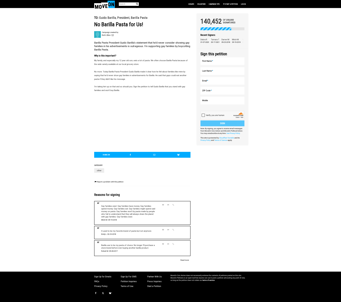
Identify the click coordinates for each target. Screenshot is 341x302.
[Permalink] (173, 205)
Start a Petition (231, 4)
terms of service (208, 280)
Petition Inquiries (129, 281)
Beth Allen (106, 35)
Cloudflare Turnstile (226, 138)
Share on (106, 155)
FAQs (96, 281)
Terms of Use (127, 286)
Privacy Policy (205, 140)
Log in (243, 4)
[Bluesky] (110, 293)
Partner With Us (154, 276)
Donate (191, 4)
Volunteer (201, 4)
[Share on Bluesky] (178, 155)
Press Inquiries (154, 281)
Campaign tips (214, 4)
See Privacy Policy (233, 133)
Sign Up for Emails (102, 276)
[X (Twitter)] (102, 293)
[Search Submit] (137, 3)
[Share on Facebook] (130, 155)
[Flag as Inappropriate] (168, 204)
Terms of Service (220, 140)
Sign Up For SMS (129, 276)
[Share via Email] (154, 155)
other (99, 170)
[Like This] (163, 204)
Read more (184, 260)
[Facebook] (95, 293)
